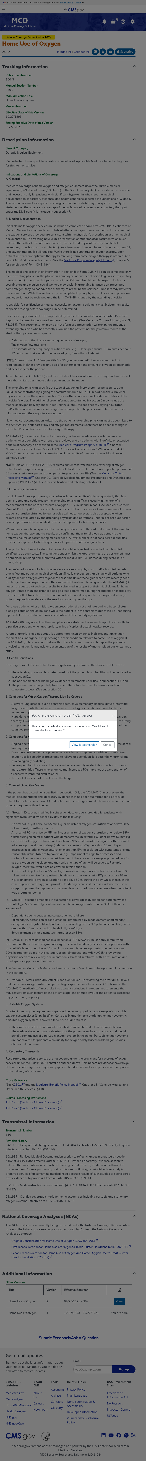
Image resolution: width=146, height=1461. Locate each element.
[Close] (113, 715)
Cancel (107, 744)
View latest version (84, 744)
